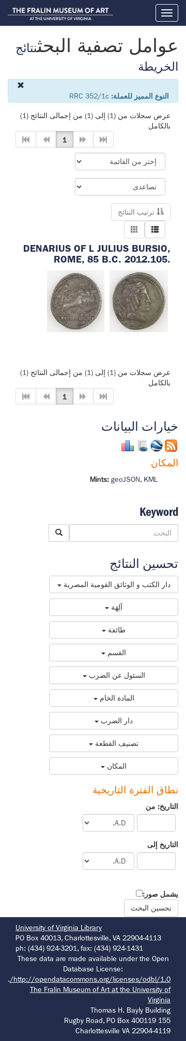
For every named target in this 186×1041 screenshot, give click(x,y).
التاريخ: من (162, 806)
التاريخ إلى (162, 844)
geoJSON (125, 479)
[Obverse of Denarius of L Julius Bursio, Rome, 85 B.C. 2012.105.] (139, 300)
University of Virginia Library (59, 927)
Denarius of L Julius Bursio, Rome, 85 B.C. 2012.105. (97, 253)
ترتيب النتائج (137, 212)
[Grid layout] (134, 229)
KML (151, 479)
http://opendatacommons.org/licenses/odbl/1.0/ (90, 979)
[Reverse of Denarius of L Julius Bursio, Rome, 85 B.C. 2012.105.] (75, 300)
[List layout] (155, 229)
